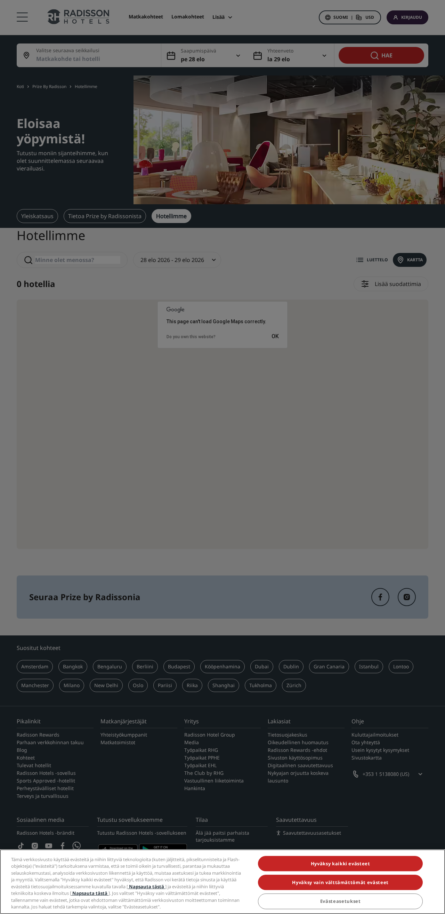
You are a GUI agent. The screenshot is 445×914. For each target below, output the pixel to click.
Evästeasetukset (340, 901)
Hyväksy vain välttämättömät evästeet (340, 882)
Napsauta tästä (146, 886)
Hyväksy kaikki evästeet (340, 863)
